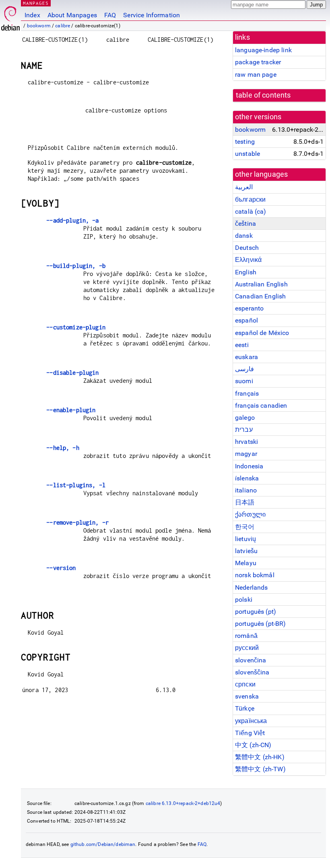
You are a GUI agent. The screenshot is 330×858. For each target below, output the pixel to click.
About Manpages (72, 15)
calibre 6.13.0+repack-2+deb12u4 (183, 803)
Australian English (261, 284)
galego (245, 417)
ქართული (250, 514)
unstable (247, 153)
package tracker (258, 62)
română (246, 635)
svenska (247, 696)
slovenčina (250, 660)
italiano (246, 490)
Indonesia (249, 466)
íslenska (247, 478)
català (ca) (250, 211)
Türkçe (244, 708)
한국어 (244, 527)
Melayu (245, 563)
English (245, 272)
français (247, 393)
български (250, 199)
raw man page (255, 74)
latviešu (246, 551)
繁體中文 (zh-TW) (260, 769)
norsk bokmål (254, 575)
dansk (244, 235)
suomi (244, 381)
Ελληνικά (248, 260)
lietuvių (245, 539)
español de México (262, 333)
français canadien (261, 405)
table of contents (263, 95)
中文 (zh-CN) (253, 745)
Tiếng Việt (250, 733)
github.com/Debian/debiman (103, 844)
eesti (242, 345)
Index (32, 15)
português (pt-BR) (260, 623)
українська (251, 721)
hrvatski (246, 441)
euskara (246, 357)
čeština (245, 223)
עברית (244, 429)
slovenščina (252, 672)
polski (243, 599)
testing (245, 141)
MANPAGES (36, 3)
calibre (62, 26)
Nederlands (251, 587)
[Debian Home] (10, 16)
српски (245, 684)
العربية (244, 187)
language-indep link (263, 50)
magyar (246, 454)
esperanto (249, 308)
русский (247, 648)
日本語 (244, 502)
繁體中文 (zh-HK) (260, 757)
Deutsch (247, 247)
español (246, 320)
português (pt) (255, 611)
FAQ (110, 15)
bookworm (39, 26)
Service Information (151, 15)
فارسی (244, 369)
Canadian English (260, 296)
